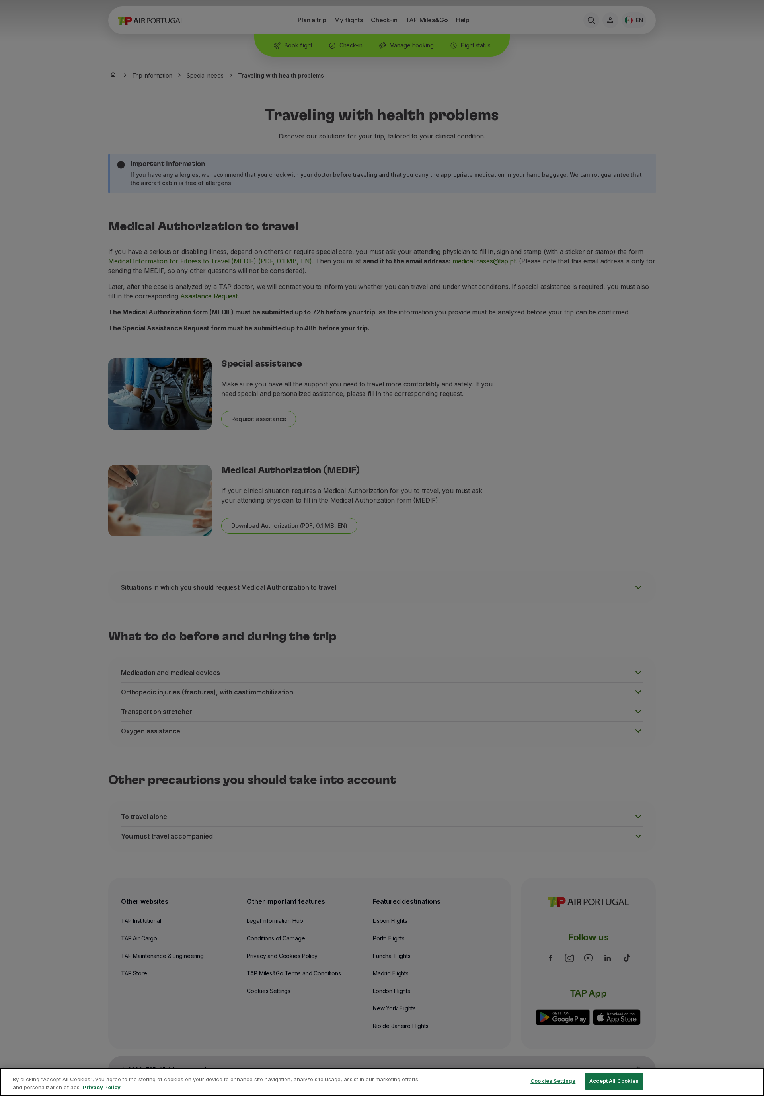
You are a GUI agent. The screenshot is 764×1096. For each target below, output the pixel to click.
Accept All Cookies (614, 1081)
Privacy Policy (102, 1087)
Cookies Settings (552, 1081)
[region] (382, 1082)
